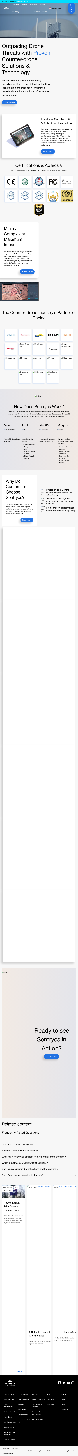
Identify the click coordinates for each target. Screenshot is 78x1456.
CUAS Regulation (7, 1187)
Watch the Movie (9, 102)
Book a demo (71, 8)
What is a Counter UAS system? (18, 1145)
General (16, 1187)
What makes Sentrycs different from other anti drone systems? (34, 1157)
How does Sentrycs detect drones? (20, 1151)
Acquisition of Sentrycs (22, 1)
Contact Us (52, 1056)
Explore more (26, 520)
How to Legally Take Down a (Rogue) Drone (12, 1206)
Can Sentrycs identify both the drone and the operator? (30, 1169)
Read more (19, 1371)
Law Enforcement (7, 1190)
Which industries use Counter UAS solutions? (25, 1163)
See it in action (48, 151)
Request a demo (27, 272)
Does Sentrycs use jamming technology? (22, 1175)
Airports (56, 1187)
